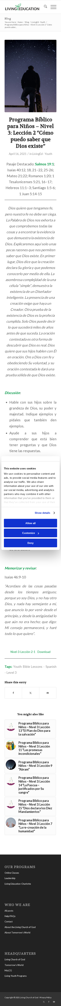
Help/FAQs (10, 916)
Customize (28, 533)
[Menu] (51, 7)
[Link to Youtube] (53, 1001)
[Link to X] (43, 1001)
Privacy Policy (46, 997)
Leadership (10, 878)
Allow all (30, 523)
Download (43, 652)
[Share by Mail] (47, 692)
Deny (30, 543)
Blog (8, 18)
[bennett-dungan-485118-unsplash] (30, 76)
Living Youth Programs (16, 976)
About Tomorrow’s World (17, 932)
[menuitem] (43, 7)
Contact (9, 921)
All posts (9, 910)
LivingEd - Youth (42, 154)
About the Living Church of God (20, 927)
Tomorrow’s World (14, 965)
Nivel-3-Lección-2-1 (23, 652)
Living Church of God (15, 959)
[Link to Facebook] (48, 1001)
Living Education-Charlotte (18, 883)
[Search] (43, 7)
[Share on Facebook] (13, 692)
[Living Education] (25, 7)
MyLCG (8, 970)
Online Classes (12, 872)
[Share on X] (30, 692)
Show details (42, 512)
